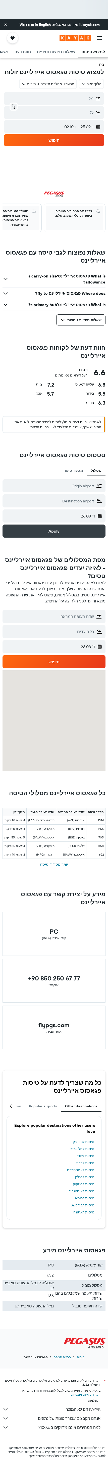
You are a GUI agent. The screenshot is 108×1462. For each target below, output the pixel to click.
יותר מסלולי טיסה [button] (54, 864)
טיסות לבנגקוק (83, 1184)
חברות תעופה (62, 1357)
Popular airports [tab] (43, 1106)
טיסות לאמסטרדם (80, 1170)
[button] (5, 24)
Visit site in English (35, 24)
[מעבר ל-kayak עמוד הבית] (75, 38)
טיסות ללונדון (84, 1156)
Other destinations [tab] (81, 1106)
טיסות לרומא (84, 1198)
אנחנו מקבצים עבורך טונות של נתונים (69, 1418)
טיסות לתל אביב (82, 1149)
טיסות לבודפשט (82, 1205)
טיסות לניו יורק (83, 1142)
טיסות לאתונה (83, 1212)
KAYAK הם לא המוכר (83, 1409)
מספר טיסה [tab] (73, 470)
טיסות (80, 1357)
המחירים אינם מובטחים (85, 1394)
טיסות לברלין (84, 1177)
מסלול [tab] (96, 470)
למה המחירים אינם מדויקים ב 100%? (69, 1427)
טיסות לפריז (85, 1163)
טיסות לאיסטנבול (81, 1191)
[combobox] (49, 485)
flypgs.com (54, 1025)
